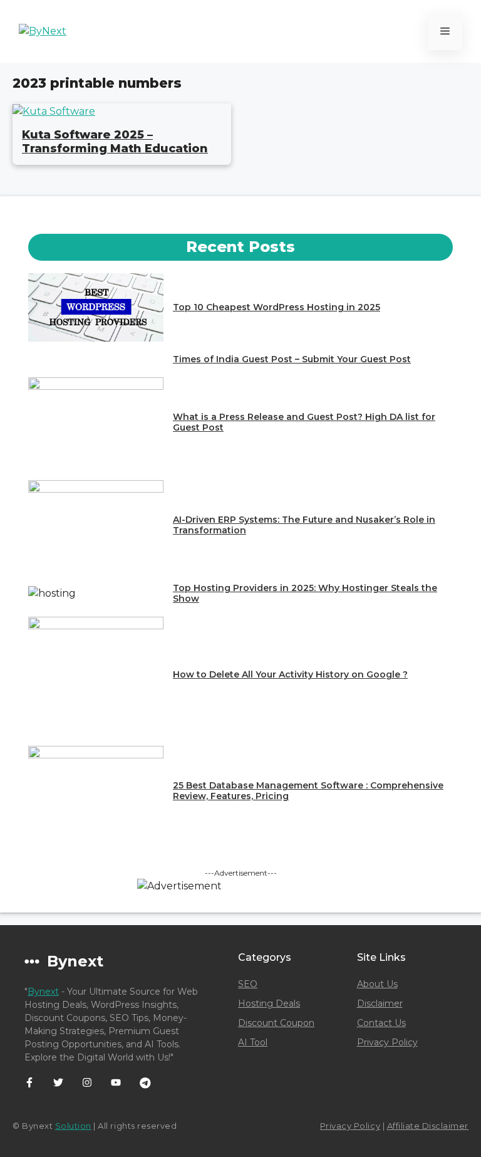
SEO (247, 984)
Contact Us (381, 1023)
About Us (377, 984)
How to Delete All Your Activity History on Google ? (290, 674)
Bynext (43, 991)
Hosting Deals (269, 1003)
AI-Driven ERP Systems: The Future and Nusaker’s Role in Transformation (304, 525)
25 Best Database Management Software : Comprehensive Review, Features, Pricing (308, 791)
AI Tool (252, 1042)
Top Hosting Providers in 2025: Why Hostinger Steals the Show (305, 593)
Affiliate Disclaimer (427, 1126)
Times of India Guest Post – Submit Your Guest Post (292, 359)
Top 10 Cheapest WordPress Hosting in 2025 (276, 307)
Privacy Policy (387, 1042)
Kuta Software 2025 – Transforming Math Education (115, 141)
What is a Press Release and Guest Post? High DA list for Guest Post (304, 422)
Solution (73, 1126)
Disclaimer (380, 1003)
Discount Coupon (276, 1023)
